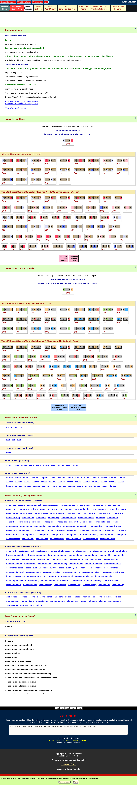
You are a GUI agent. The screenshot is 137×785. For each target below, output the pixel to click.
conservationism (73, 539)
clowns (104, 478)
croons (112, 482)
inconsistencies (30, 585)
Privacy (73, 708)
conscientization (73, 513)
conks (24, 465)
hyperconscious (33, 572)
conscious (41, 518)
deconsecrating (60, 559)
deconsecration (76, 559)
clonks (96, 478)
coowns (52, 482)
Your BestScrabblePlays (63, 258)
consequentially (90, 534)
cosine (70, 482)
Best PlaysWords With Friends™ (100, 8)
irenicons (108, 597)
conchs (9, 482)
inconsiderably (64, 580)
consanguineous (50, 505)
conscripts (88, 522)
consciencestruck (48, 509)
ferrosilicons (89, 597)
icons (38, 465)
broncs (18, 478)
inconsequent (49, 576)
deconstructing (60, 564)
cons (8, 452)
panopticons (42, 601)
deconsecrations (93, 559)
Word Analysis (37, 2)
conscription (75, 522)
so (20, 427)
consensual (11, 530)
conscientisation (118, 509)
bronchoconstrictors (57, 555)
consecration (40, 526)
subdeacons (12, 605)
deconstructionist (112, 564)
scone (61, 465)
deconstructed (44, 564)
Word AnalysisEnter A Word (16, 8)
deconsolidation (110, 559)
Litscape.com (129, 2)
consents (122, 530)
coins (8, 465)
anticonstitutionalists (61, 551)
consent (49, 530)
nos (13, 440)
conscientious (65, 509)
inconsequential (65, 576)
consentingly (110, 530)
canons (35, 478)
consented (60, 530)
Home (57, 708)
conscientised (26, 513)
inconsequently (32, 580)
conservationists (107, 539)
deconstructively (66, 568)
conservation (42, 539)
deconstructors (98, 568)
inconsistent (60, 585)
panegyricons (28, 601)
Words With (84, 8)
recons (54, 486)
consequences (28, 534)
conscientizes (118, 513)
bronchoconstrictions (16, 555)
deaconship (105, 555)
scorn (68, 465)
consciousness (68, 518)
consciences (12, 509)
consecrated (112, 522)
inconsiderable (48, 580)
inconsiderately (94, 580)
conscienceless (112, 505)
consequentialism (73, 534)
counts (78, 482)
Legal (67, 708)
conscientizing (13, 518)
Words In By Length (118, 8)
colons (121, 478)
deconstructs (113, 568)
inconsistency (45, 585)
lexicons (119, 597)
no (7, 427)
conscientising (57, 513)
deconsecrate (12, 559)
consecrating (26, 526)
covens (95, 482)
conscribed (112, 518)
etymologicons (66, 597)
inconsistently (74, 585)
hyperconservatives (15, 576)
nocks (46, 465)
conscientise (12, 513)
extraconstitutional (15, 572)
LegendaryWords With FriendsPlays (59, 407)
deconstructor (82, 568)
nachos (18, 486)
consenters (84, 530)
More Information (64, 782)
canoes (26, 478)
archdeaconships (98, 551)
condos (18, 482)
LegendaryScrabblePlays (74, 258)
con (8, 440)
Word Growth (50, 8)
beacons (24, 597)
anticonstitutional (21, 551)
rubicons (92, 601)
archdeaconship (80, 551)
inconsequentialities (84, 576)
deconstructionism (93, 564)
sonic (75, 465)
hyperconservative (71, 572)
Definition (38, 8)
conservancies (13, 539)
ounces (45, 486)
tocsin (105, 486)
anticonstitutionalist (40, 551)
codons (112, 478)
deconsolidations (14, 564)
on (12, 427)
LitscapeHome (4, 8)
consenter (72, 530)
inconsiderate (79, 580)
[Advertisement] (68, 19)
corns (31, 465)
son (19, 440)
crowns (121, 482)
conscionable (28, 518)
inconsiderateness (112, 580)
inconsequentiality (103, 576)
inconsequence (34, 576)
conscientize (89, 513)
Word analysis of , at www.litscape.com (68, 740)
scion (53, 465)
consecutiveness (113, 526)
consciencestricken (29, 509)
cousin (86, 482)
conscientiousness (99, 509)
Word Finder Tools (23, 2)
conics (27, 482)
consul (44, 482)
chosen (78, 478)
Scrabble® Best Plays (67, 8)
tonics (113, 486)
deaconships (119, 555)
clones (87, 478)
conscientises (41, 513)
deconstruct (30, 564)
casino (53, 478)
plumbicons (72, 601)
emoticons (52, 597)
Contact (79, 708)
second (88, 486)
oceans (36, 486)
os (16, 427)
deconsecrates (44, 559)
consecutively (97, 526)
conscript (36, 522)
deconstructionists (15, 568)
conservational (57, 539)
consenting (96, 530)
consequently (106, 534)
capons (44, 478)
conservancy (28, 539)
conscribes (11, 522)
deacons (41, 597)
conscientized (103, 513)
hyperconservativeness (113, 572)
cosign (61, 482)
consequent (42, 534)
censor (70, 478)
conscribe (100, 518)
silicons (102, 601)
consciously (53, 518)
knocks (9, 486)
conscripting (61, 522)
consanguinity (84, 505)
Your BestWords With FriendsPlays (78, 407)
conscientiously (81, 509)
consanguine (19, 505)
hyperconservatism (51, 572)
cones (16, 465)
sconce (62, 486)
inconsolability (89, 585)
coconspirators (91, 555)
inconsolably (118, 585)
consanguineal (34, 505)
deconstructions (33, 568)
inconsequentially (14, 580)
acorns (9, 478)
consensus (39, 530)
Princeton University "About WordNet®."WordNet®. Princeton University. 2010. (22, 102)
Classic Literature (7, 2)
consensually (25, 530)
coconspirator (75, 555)
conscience (98, 505)
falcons (78, 597)
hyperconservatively (91, 572)
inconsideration (13, 585)
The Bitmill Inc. (68, 765)
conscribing (24, 522)
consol (35, 482)
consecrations (54, 526)
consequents (121, 534)
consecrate (100, 522)
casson (61, 478)
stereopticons (114, 601)
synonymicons (27, 605)
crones (104, 482)
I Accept (75, 782)
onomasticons (13, 601)
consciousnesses (86, 518)
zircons (49, 605)
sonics (97, 486)
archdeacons (12, 597)
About (62, 708)
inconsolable (104, 585)
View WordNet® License (15, 108)
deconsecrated (28, 559)
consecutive (83, 526)
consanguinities (67, 505)
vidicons (40, 605)
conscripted (47, 522)
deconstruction (76, 564)
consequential (56, 534)
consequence (12, 534)
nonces (27, 486)
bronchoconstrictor (37, 555)
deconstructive (50, 568)
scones (71, 486)
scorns (80, 486)
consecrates (12, 526)
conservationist (90, 539)
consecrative (69, 526)
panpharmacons (57, 601)
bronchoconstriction (117, 551)
